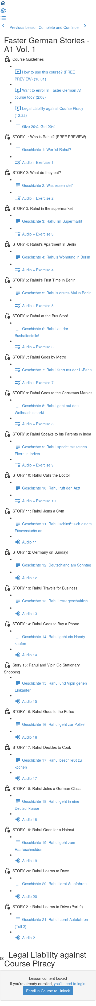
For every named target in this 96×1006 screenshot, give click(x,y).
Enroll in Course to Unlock (48, 990)
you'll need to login (69, 983)
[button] (3, 4)
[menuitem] (3, 12)
